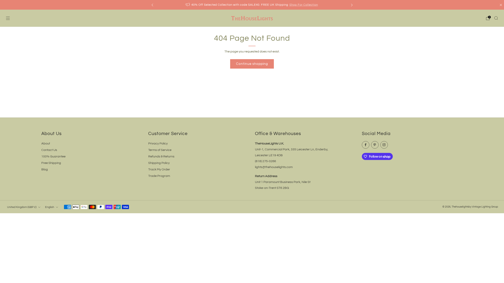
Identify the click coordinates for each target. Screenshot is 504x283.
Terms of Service (159, 150)
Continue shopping (252, 64)
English (49, 207)
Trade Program (159, 175)
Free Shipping (51, 162)
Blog (44, 169)
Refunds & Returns (161, 156)
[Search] (496, 18)
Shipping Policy (159, 162)
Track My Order (159, 169)
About (45, 143)
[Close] (501, 5)
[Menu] (8, 18)
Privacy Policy (158, 143)
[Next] (351, 4)
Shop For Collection (303, 4)
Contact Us (49, 150)
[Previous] (152, 4)
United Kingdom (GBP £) (21, 207)
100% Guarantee (53, 156)
